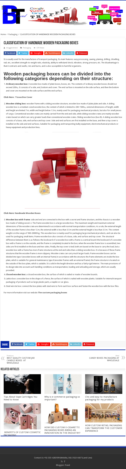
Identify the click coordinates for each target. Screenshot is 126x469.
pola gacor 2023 (11, 336)
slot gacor (8, 309)
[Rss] (62, 461)
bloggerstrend (12, 48)
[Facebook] (64, 461)
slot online (8, 306)
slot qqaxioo (9, 333)
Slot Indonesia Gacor (13, 312)
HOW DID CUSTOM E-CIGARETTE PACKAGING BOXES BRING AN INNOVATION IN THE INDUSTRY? (62, 430)
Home (3, 34)
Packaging (13, 34)
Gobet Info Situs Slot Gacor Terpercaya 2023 (23, 319)
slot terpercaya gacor (13, 323)
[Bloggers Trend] (63, 14)
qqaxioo (7, 326)
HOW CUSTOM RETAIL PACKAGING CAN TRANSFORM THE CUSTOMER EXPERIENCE (103, 428)
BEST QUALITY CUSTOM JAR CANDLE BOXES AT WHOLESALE (21, 359)
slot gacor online (11, 302)
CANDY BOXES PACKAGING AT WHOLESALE (104, 358)
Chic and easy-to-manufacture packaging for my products (101, 398)
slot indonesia (10, 316)
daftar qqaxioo (10, 329)
